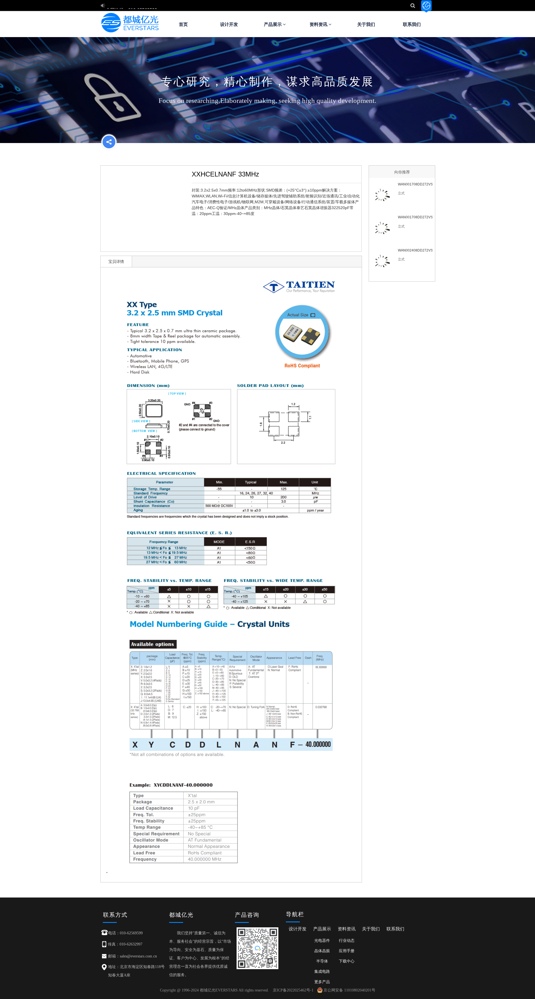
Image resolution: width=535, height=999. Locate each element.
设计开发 (229, 24)
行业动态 (346, 940)
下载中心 (346, 961)
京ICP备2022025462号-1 (293, 990)
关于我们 (366, 24)
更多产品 (322, 981)
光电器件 (322, 940)
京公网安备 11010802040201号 (349, 990)
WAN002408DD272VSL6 (415, 250)
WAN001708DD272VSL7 (415, 184)
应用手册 (346, 951)
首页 (183, 24)
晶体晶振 (322, 951)
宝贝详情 (116, 261)
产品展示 (273, 24)
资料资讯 (319, 24)
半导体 (322, 961)
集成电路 (322, 971)
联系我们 (412, 24)
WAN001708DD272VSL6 (415, 217)
